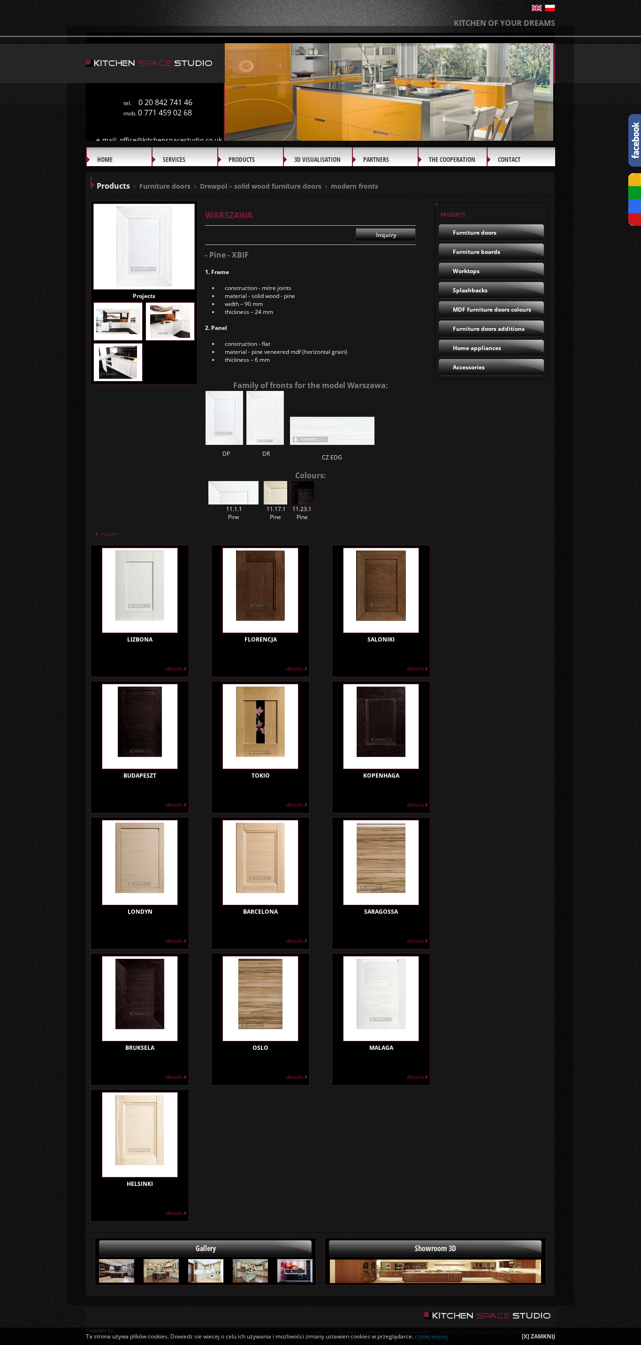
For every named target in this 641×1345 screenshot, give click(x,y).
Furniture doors (165, 186)
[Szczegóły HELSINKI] (140, 1162)
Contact (509, 159)
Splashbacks (470, 290)
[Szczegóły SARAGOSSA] (381, 889)
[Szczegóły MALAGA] (381, 1026)
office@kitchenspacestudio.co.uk (171, 140)
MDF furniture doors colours (492, 309)
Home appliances (477, 348)
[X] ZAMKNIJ (538, 1336)
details (175, 668)
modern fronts (354, 186)
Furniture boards (476, 252)
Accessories (469, 367)
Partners (376, 159)
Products (242, 159)
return (110, 534)
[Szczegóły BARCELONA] (260, 889)
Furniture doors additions (489, 329)
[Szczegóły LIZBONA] (139, 617)
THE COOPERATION (452, 159)
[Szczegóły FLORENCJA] (260, 617)
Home (105, 159)
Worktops (466, 271)
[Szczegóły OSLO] (260, 1026)
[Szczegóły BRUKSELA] (139, 1026)
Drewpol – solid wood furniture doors (260, 186)
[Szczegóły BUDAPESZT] (140, 753)
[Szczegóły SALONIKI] (381, 617)
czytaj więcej (431, 1336)
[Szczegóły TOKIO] (260, 753)
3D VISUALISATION (317, 159)
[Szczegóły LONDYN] (139, 889)
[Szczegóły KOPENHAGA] (381, 753)
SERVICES (174, 159)
